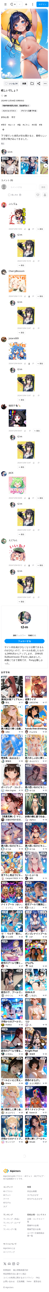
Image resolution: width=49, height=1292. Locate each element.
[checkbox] (9, 195)
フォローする (24, 641)
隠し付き (14, 195)
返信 (41, 229)
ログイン (42, 4)
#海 (40, 124)
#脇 (19, 124)
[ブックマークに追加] (32, 83)
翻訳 (2, 143)
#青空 (3, 124)
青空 (13, 117)
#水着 (34, 124)
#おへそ (11, 124)
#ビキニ (26, 124)
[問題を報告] (33, 229)
